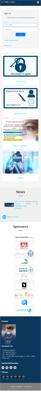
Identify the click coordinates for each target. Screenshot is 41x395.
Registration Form (20, 114)
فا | (3, 2)
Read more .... (19, 208)
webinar (20, 178)
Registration (7, 45)
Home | (7, 2)
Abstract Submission (20, 146)
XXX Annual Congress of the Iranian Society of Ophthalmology (26, 203)
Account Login (20, 81)
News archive (12, 217)
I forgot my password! (11, 40)
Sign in (12, 2)
